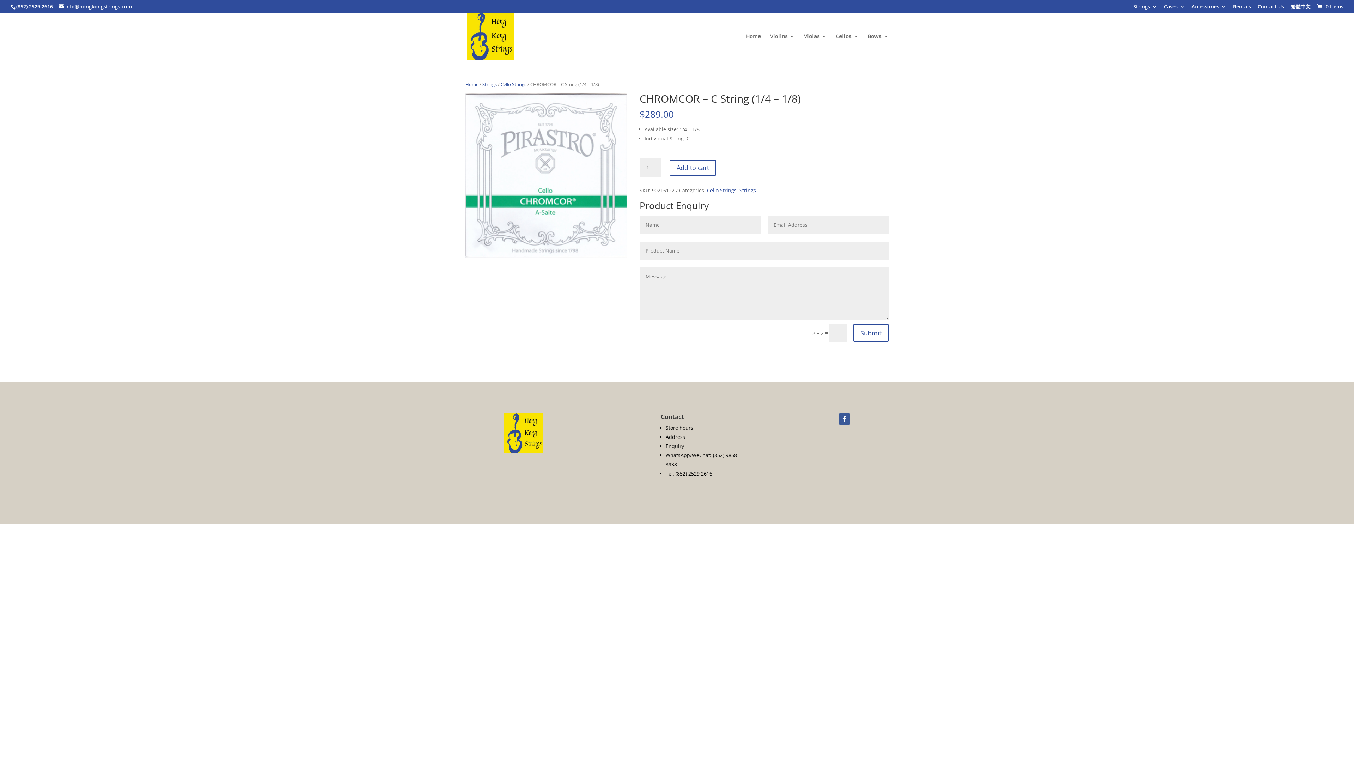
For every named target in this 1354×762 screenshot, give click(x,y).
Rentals (1242, 7)
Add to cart (693, 167)
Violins (779, 37)
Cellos (844, 37)
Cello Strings (513, 84)
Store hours (679, 427)
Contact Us (1271, 7)
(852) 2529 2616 (34, 6)
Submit (871, 333)
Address (675, 437)
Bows (875, 37)
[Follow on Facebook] (844, 419)
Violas (812, 37)
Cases (1171, 7)
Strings (1141, 7)
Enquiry (675, 446)
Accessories (1205, 7)
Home (753, 37)
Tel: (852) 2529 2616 (689, 473)
